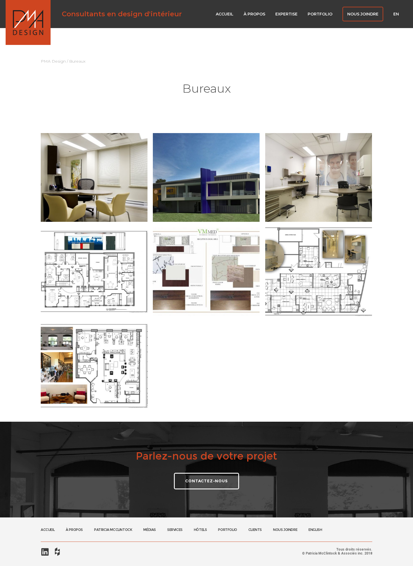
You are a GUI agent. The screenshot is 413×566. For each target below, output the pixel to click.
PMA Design (53, 61)
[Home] (28, 22)
